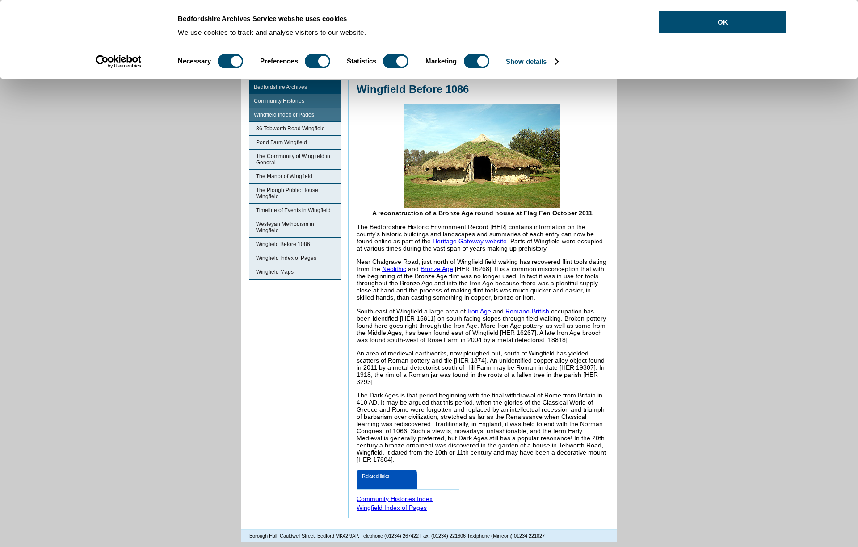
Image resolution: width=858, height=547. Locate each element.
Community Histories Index (395, 498)
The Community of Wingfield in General (293, 159)
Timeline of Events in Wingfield (293, 210)
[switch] (317, 61)
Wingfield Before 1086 (283, 244)
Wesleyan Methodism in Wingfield (285, 227)
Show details (526, 61)
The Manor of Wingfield (284, 176)
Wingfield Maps (275, 272)
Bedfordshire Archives (280, 87)
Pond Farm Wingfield (281, 142)
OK (723, 22)
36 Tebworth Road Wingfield (290, 128)
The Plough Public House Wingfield (287, 193)
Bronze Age (437, 268)
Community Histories (279, 101)
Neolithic (394, 268)
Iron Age (479, 311)
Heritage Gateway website (470, 241)
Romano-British (527, 311)
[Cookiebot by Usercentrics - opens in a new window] (119, 61)
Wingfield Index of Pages (284, 115)
